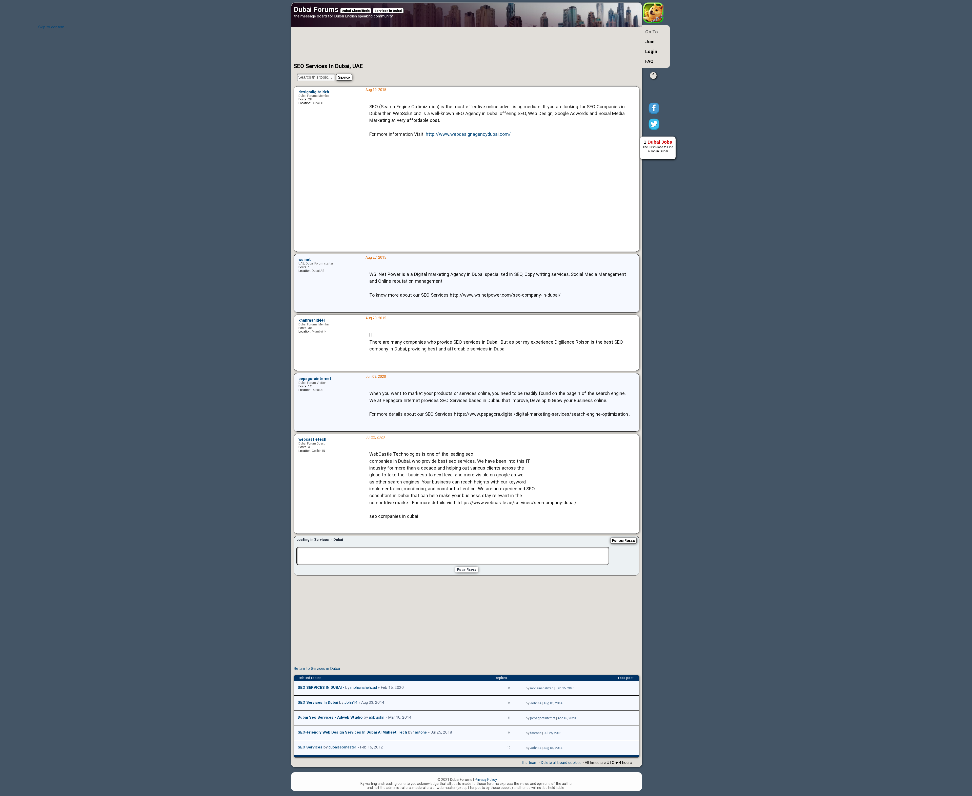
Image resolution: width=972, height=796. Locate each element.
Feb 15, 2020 (565, 688)
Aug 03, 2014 (552, 703)
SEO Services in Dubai (318, 702)
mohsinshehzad (363, 687)
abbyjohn (376, 717)
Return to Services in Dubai (317, 668)
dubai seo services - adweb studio (330, 717)
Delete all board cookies (561, 762)
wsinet (304, 259)
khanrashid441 (312, 320)
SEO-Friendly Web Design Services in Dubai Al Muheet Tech (352, 732)
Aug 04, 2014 (552, 748)
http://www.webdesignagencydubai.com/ (468, 134)
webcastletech (312, 439)
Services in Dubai (388, 11)
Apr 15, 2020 (567, 718)
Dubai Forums (316, 9)
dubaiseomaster (342, 747)
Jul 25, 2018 (552, 733)
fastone (420, 732)
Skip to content (51, 27)
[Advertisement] (449, 45)
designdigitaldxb (313, 92)
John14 (350, 702)
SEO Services (310, 747)
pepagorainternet (314, 379)
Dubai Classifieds (356, 11)
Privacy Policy (486, 780)
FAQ (649, 61)
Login (651, 51)
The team (529, 762)
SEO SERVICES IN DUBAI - (321, 687)
